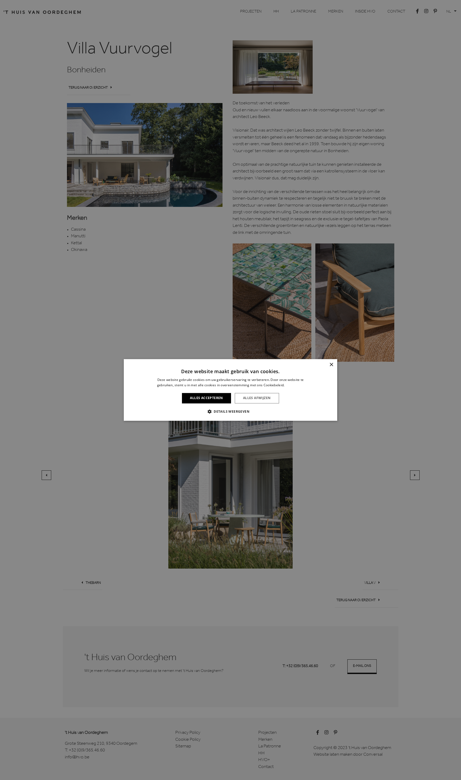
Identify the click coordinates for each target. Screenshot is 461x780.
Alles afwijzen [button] (257, 398)
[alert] (230, 390)
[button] (230, 411)
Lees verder (294, 385)
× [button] (331, 365)
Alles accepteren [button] (206, 398)
